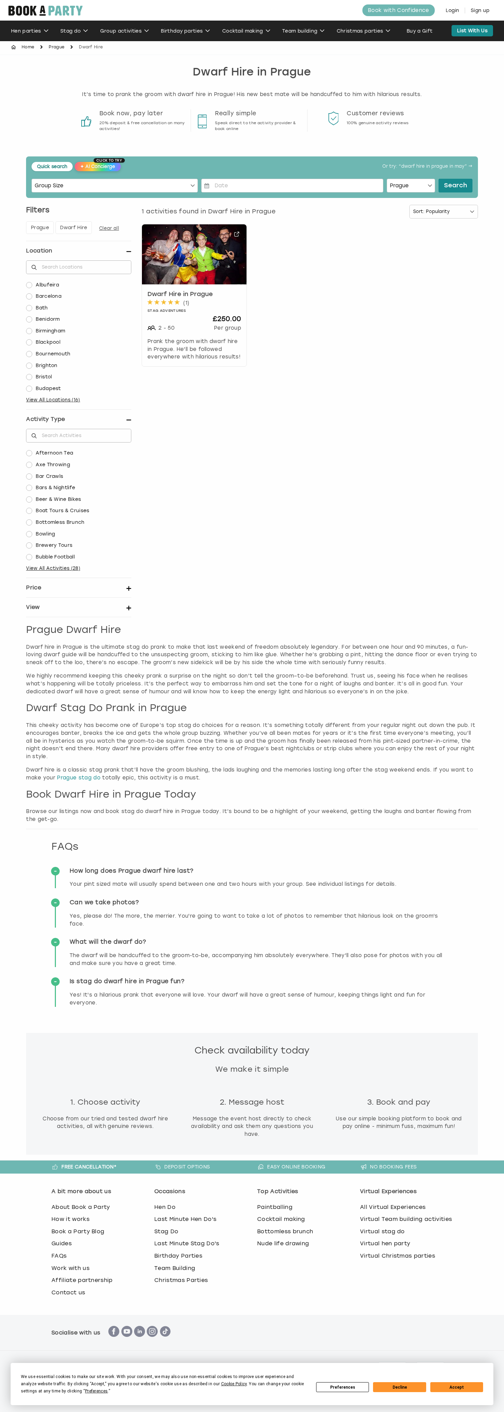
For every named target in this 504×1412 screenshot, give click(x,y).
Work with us (70, 1268)
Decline (400, 1387)
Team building (299, 31)
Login (452, 10)
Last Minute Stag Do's (186, 1243)
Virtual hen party (385, 1243)
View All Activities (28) (53, 568)
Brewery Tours (54, 545)
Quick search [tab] (52, 166)
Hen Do (165, 1207)
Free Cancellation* (89, 1167)
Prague (56, 47)
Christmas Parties (181, 1280)
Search (455, 186)
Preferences (342, 1387)
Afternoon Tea (54, 453)
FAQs (59, 1255)
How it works (70, 1219)
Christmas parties (360, 31)
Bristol (44, 377)
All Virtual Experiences (392, 1207)
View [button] (32, 607)
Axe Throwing (53, 465)
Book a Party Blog (77, 1231)
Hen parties (26, 31)
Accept (456, 1387)
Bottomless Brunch (60, 522)
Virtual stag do (382, 1231)
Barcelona (48, 296)
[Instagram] (152, 1340)
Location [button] (39, 250)
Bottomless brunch (285, 1231)
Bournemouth (53, 354)
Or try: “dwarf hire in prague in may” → (427, 166)
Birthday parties (182, 31)
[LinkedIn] (139, 1340)
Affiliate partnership (82, 1280)
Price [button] (33, 587)
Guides (61, 1243)
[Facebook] (113, 1340)
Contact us (68, 1292)
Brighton (47, 365)
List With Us (472, 31)
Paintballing (274, 1207)
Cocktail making (242, 31)
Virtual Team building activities (406, 1219)
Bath (42, 308)
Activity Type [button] (45, 419)
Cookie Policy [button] (234, 1383)
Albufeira (47, 285)
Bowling (45, 534)
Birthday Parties (178, 1255)
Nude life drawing (283, 1243)
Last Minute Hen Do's (185, 1219)
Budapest (48, 388)
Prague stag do (78, 778)
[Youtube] (126, 1340)
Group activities (121, 31)
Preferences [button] (96, 1391)
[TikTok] (165, 1340)
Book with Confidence (398, 10)
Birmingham (50, 331)
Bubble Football (55, 557)
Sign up (480, 10)
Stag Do (166, 1231)
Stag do (70, 31)
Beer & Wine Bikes (58, 499)
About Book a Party (80, 1207)
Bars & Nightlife (55, 488)
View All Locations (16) (53, 399)
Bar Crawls (49, 476)
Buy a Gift (419, 31)
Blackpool (48, 342)
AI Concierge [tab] (100, 165)
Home (28, 47)
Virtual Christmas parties (397, 1255)
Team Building (174, 1268)
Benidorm (48, 319)
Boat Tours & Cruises (62, 511)
